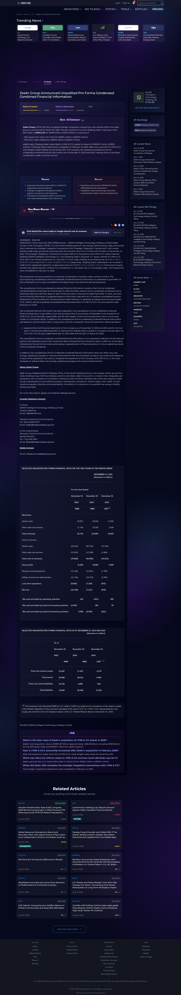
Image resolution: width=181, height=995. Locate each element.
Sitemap (35, 964)
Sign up (126, 3)
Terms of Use (72, 946)
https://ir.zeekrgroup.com (63, 393)
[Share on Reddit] (115, 225)
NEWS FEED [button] (71, 9)
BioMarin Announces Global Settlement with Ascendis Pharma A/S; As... (128, 39)
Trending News (29, 20)
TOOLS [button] (125, 9)
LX (18, 33)
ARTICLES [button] (141, 9)
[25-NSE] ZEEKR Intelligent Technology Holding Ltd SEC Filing (146, 227)
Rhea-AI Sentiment (65, 106)
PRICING (158, 9)
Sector (137, 303)
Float (137, 289)
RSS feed (146, 946)
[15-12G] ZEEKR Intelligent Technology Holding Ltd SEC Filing (146, 216)
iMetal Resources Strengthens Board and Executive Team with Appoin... (77, 39)
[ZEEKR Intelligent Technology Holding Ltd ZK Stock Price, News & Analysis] (139, 97)
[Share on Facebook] (119, 225)
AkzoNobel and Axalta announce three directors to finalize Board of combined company (41, 883)
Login (117, 3)
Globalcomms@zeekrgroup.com (41, 454)
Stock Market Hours (109, 974)
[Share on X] (111, 225)
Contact (35, 950)
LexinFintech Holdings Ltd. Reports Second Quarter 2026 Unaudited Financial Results (93, 808)
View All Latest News (67, 929)
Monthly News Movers (109, 957)
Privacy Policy (72, 953)
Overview (23, 82)
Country (138, 317)
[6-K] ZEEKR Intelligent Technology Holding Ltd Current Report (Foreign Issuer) (147, 262)
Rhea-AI (35, 960)
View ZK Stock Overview (147, 108)
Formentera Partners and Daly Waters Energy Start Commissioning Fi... (153, 39)
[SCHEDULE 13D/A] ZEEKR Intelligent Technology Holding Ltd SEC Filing (147, 239)
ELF (94, 33)
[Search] (162, 3)
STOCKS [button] (110, 9)
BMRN (120, 33)
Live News (109, 967)
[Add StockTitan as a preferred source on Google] (122, 225)
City (136, 323)
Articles (109, 946)
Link (135, 313)
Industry (138, 296)
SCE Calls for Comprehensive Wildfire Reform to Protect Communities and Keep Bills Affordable (41, 906)
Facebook (146, 950)
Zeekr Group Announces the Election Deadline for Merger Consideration (146, 171)
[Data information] (152, 278)
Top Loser (115, 803)
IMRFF (70, 33)
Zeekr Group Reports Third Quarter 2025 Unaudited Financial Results (145, 182)
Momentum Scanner (109, 960)
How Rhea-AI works (72, 218)
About (35, 946)
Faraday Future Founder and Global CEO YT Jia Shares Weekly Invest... (52, 39)
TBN (145, 33)
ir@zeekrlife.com (33, 413)
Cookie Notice (72, 950)
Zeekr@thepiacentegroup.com (40, 425)
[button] (82, 120)
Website (138, 310)
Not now (117, 232)
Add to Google (146, 957)
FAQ (35, 957)
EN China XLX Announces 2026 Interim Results (40, 859)
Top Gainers (109, 950)
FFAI (45, 33)
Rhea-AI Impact (30, 106)
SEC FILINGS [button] (92, 9)
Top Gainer (60, 803)
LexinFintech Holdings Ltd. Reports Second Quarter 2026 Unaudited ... (24, 40)
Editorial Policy (35, 953)
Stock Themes (109, 964)
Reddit (146, 953)
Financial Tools (109, 971)
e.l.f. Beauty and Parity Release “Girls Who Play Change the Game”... (102, 39)
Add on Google (101, 232)
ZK (52, 245)
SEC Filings (61, 82)
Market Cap (139, 282)
